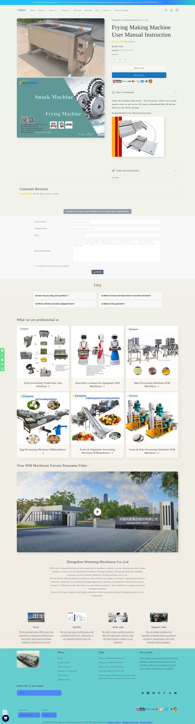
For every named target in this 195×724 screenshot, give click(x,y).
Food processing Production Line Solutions (43, 384)
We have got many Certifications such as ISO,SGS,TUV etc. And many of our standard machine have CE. (77, 635)
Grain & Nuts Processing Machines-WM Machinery (152, 451)
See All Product (64, 662)
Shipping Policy (64, 679)
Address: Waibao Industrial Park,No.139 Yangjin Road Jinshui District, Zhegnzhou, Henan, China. (118, 676)
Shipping (115, 50)
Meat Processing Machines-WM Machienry (152, 384)
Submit (98, 272)
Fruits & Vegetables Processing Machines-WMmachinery (97, 451)
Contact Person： (41, 222)
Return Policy (146, 722)
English (46, 715)
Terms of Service (64, 667)
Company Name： (41, 228)
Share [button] (117, 177)
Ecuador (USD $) (27, 715)
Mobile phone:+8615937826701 (111, 667)
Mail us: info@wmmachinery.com (112, 658)
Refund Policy (63, 675)
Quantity (115, 54)
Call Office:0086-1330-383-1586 (111, 671)
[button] (42, 10)
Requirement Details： (43, 251)
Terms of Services (130, 722)
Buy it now (139, 75)
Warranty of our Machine (67, 671)
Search (60, 658)
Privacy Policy (114, 722)
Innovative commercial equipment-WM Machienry (97, 384)
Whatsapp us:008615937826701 (111, 662)
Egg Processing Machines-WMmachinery (43, 449)
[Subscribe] (58, 693)
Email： (37, 235)
